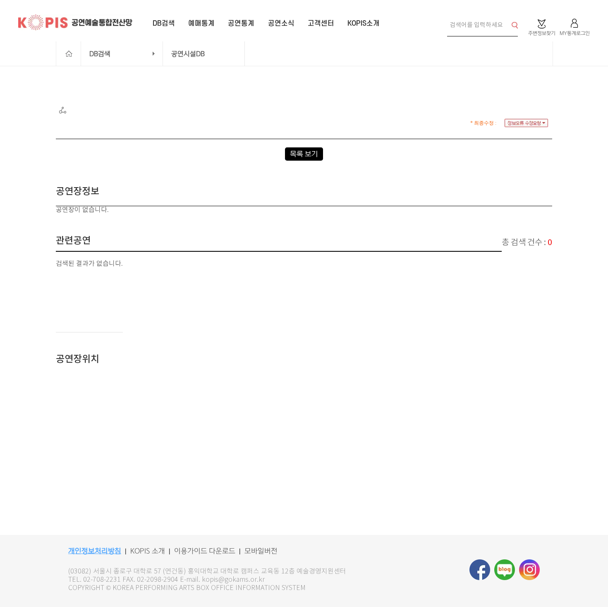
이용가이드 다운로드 (204, 551)
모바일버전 (261, 551)
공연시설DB (188, 54)
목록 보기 (304, 154)
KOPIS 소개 (147, 551)
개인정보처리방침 (94, 551)
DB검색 (99, 54)
